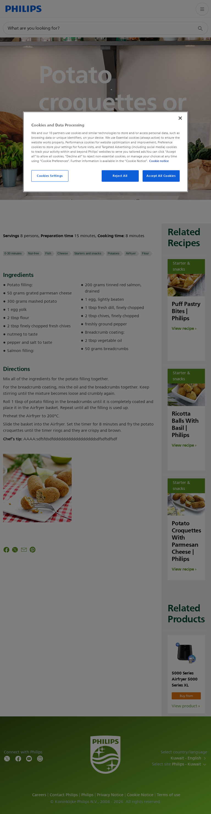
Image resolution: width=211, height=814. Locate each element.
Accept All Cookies (161, 175)
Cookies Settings (50, 175)
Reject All (120, 175)
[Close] (180, 118)
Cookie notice (159, 161)
